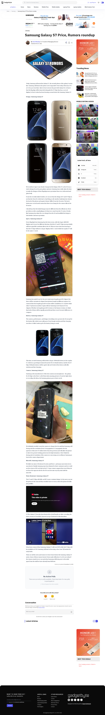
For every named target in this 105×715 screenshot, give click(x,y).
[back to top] (100, 711)
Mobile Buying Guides (42, 701)
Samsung (14, 11)
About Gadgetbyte (55, 701)
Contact (53, 707)
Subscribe (10, 705)
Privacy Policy (42, 607)
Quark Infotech (86, 704)
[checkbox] (7, 702)
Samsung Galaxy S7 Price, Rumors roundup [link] (27, 11)
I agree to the (16, 702)
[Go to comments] (66, 43)
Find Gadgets (40, 707)
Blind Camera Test (90, 7)
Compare (39, 705)
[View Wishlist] (98, 2)
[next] (97, 621)
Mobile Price (45, 7)
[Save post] (69, 43)
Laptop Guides (77, 7)
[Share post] (71, 42)
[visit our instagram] (72, 700)
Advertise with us (55, 703)
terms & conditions (19, 702)
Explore (13, 7)
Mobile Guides (56, 7)
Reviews (36, 7)
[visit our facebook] (75, 700)
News (28, 7)
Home (22, 7)
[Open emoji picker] (72, 612)
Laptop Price (66, 7)
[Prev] (94, 621)
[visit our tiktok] (81, 700)
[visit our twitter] (78, 700)
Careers (53, 699)
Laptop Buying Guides (42, 703)
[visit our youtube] (69, 700)
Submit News (54, 697)
